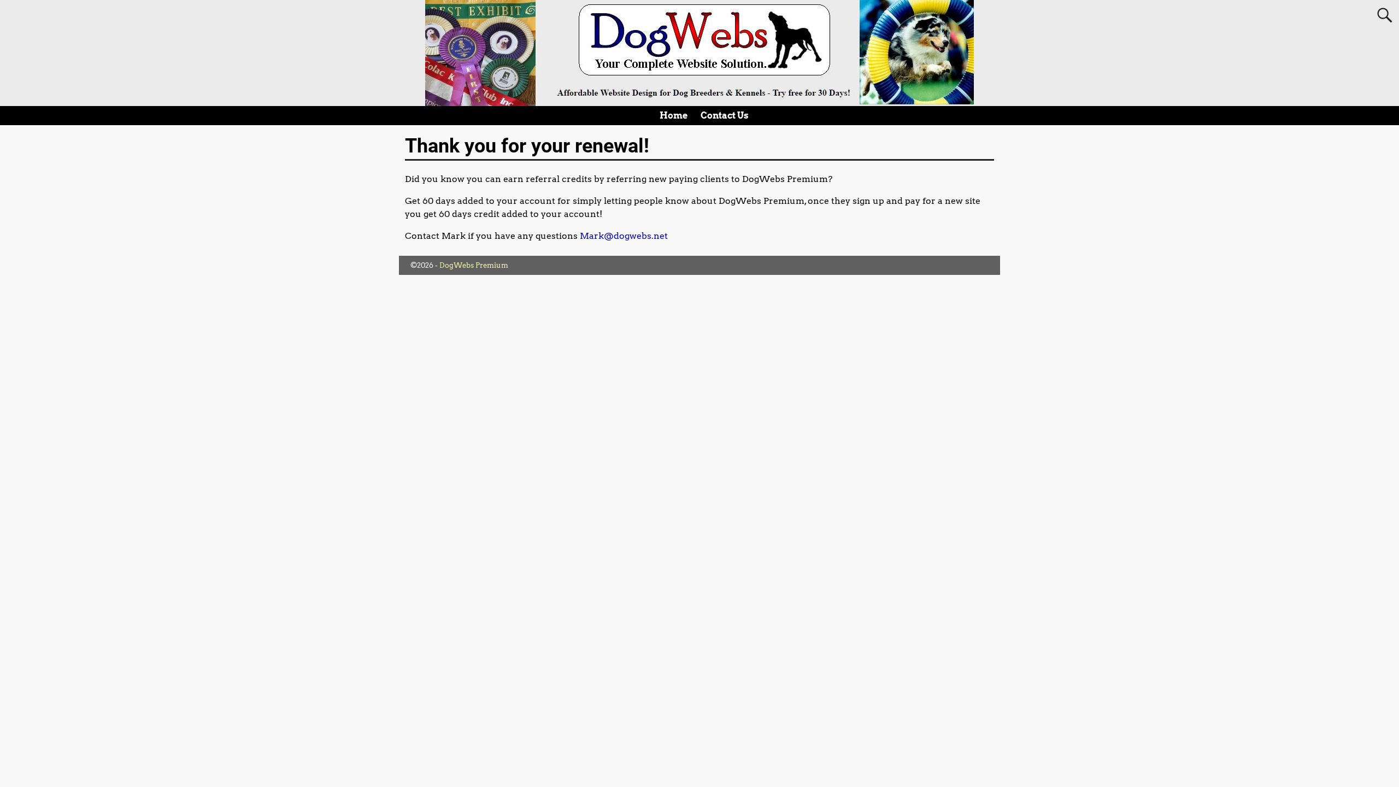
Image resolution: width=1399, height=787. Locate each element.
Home (673, 115)
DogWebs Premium (473, 265)
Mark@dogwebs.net (624, 236)
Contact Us (725, 115)
